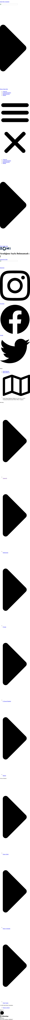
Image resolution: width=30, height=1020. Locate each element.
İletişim (4, 95)
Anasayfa (5, 91)
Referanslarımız (6, 94)
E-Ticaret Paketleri (7, 92)
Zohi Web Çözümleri (4, 1)
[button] (15, 127)
